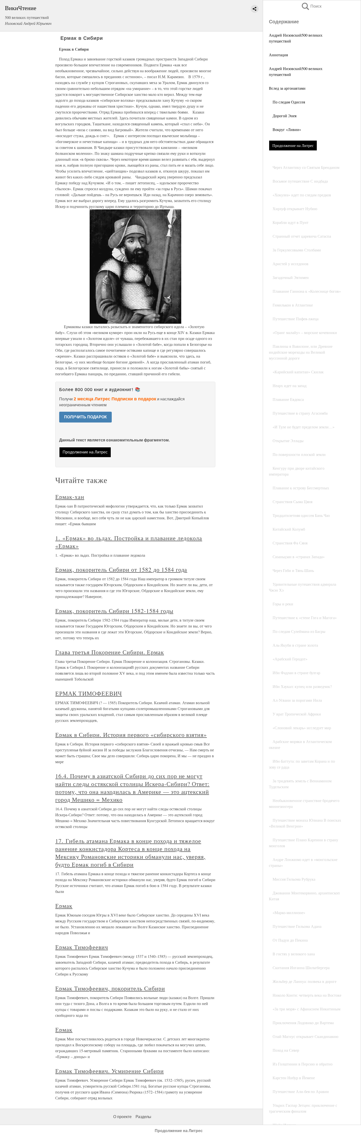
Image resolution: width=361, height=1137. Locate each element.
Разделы (143, 1117)
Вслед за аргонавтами (287, 88)
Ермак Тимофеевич (81, 947)
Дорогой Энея (282, 115)
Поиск (311, 6)
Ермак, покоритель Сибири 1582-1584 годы (114, 611)
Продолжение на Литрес (293, 145)
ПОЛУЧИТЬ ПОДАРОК (85, 417)
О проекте (122, 1117)
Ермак (63, 906)
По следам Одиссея (287, 101)
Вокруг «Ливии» (285, 129)
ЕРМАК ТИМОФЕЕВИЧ (88, 693)
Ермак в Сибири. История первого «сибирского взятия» (131, 735)
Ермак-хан (69, 497)
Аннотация (278, 54)
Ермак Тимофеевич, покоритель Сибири (110, 988)
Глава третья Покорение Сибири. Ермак (109, 652)
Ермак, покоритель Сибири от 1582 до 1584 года (121, 569)
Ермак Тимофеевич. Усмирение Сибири (109, 1071)
